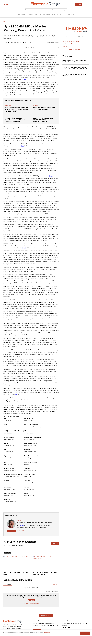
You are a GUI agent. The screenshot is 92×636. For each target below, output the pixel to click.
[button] (4, 4)
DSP (4, 21)
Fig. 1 (24, 79)
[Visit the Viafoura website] (55, 591)
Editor (22, 525)
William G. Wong (8, 42)
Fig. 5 (16, 394)
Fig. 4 (24, 248)
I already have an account (31, 603)
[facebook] (26, 48)
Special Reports (57, 14)
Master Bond (66, 43)
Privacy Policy (47, 632)
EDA (4, 613)
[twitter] (31, 48)
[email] (36, 48)
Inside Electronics (69, 14)
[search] (7, 4)
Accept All (85, 633)
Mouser (65, 46)
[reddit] (34, 48)
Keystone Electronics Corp (70, 41)
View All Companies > (75, 49)
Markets (30, 14)
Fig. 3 (50, 176)
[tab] (7, 584)
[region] (31, 588)
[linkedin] (28, 48)
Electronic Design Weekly (42, 14)
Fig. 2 (22, 146)
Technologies (21, 14)
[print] (58, 48)
